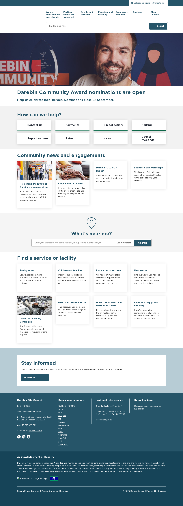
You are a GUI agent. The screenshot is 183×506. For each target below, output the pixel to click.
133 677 (118, 406)
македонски (63, 425)
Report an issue (141, 406)
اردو (60, 441)
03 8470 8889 (35, 431)
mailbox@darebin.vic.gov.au (29, 412)
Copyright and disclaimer (28, 491)
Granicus (162, 491)
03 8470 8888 (23, 406)
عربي (60, 409)
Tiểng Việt (63, 445)
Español (62, 438)
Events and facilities (87, 13)
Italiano (61, 422)
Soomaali (62, 435)
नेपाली (60, 429)
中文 (60, 412)
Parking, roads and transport (68, 14)
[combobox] (148, 3)
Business (137, 12)
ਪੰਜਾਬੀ (60, 432)
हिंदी (59, 419)
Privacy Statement (50, 491)
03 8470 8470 (68, 406)
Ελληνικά (62, 416)
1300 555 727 (118, 412)
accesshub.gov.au (104, 420)
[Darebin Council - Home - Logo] (28, 20)
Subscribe (29, 377)
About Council (154, 13)
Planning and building (105, 13)
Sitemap (64, 491)
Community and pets (122, 13)
